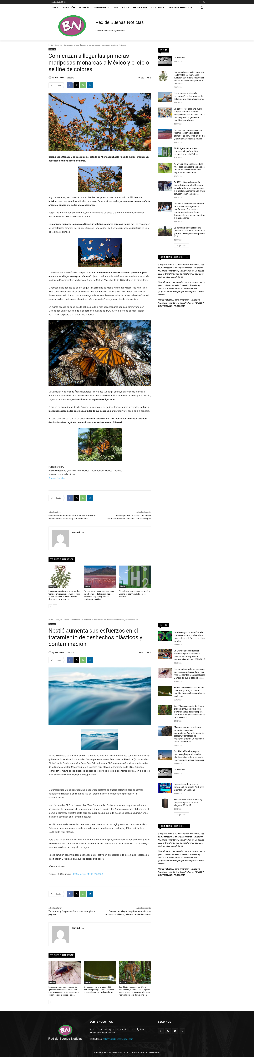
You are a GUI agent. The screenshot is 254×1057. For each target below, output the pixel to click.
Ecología (58, 45)
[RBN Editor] (50, 77)
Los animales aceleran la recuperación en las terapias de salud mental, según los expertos (189, 96)
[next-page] (55, 606)
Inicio (51, 45)
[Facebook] (199, 2)
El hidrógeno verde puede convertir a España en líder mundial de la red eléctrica (134, 594)
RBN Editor (59, 78)
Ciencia (87, 587)
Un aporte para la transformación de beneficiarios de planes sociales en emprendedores (181, 273)
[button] (201, 7)
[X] (203, 2)
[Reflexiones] (165, 61)
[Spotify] (175, 1031)
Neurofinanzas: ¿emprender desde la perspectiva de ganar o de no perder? (180, 291)
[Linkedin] (90, 85)
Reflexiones (179, 57)
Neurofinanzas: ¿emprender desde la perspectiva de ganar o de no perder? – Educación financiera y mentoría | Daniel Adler (181, 285)
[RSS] (168, 1031)
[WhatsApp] (83, 85)
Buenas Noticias (57, 478)
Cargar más (181, 245)
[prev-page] (50, 606)
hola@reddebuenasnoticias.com (118, 1038)
